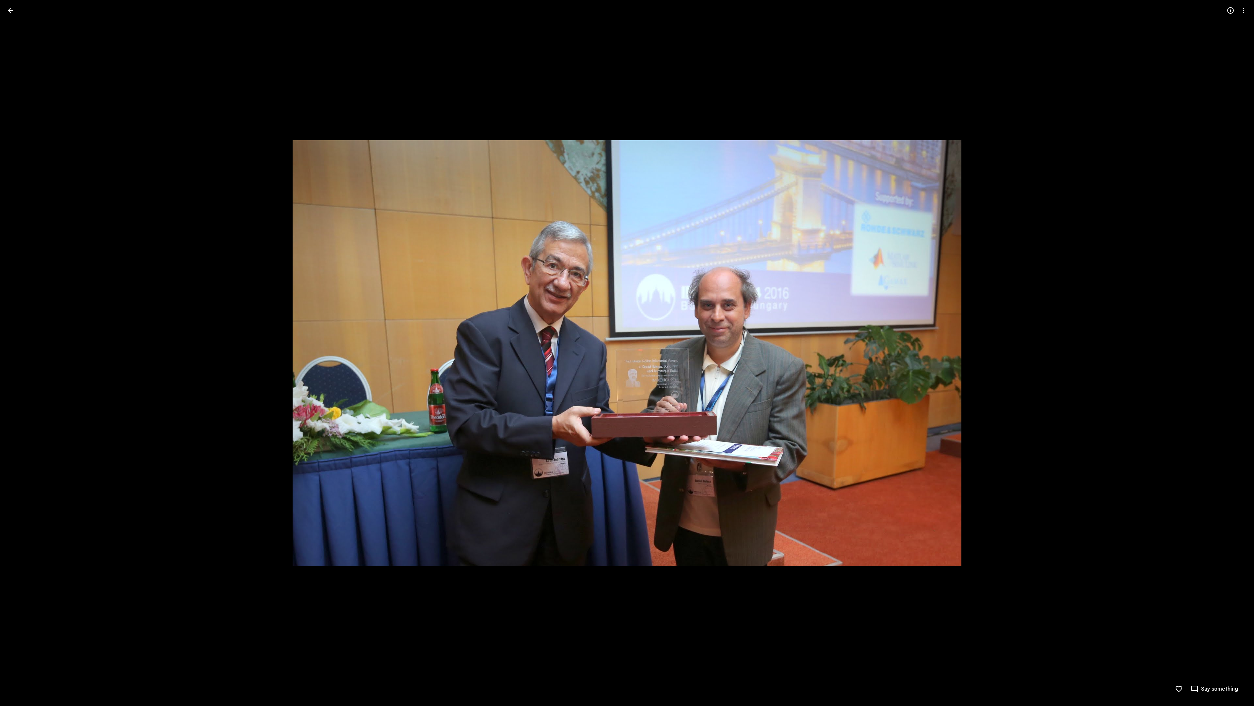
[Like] (1179, 689)
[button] (18, 353)
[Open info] (1230, 10)
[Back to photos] (10, 10)
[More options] (1243, 10)
